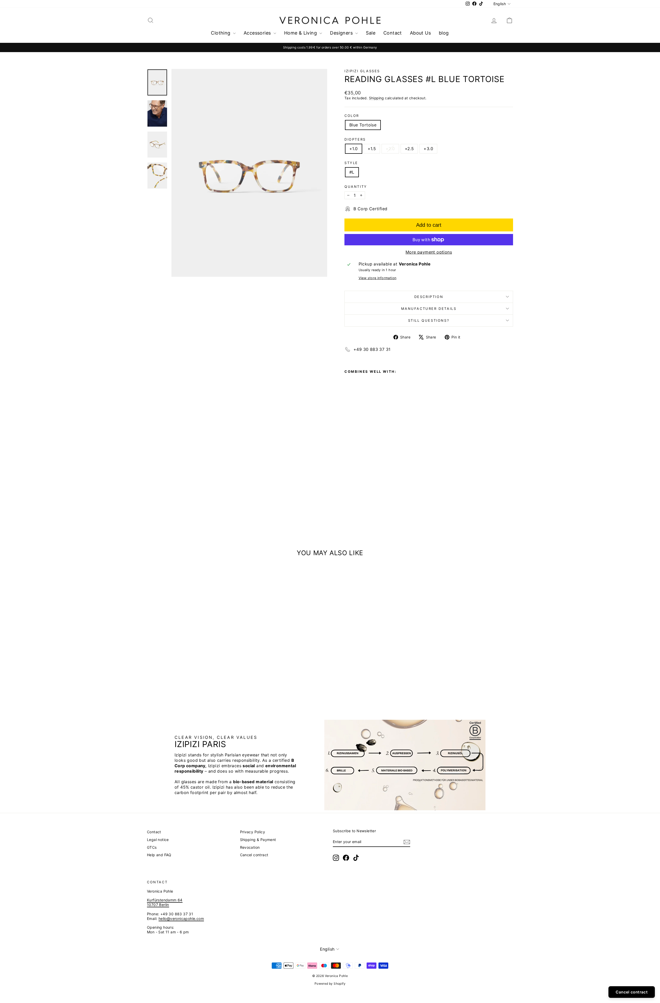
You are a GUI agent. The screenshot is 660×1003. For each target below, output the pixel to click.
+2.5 (409, 148)
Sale (370, 33)
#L (351, 172)
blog (444, 33)
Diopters (355, 139)
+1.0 (353, 148)
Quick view (191, 680)
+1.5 (372, 148)
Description (428, 297)
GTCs (152, 847)
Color (351, 116)
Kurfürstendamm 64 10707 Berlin (165, 902)
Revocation (250, 847)
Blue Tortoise (362, 124)
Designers (342, 33)
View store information (378, 278)
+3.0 (428, 148)
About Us (420, 33)
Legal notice (158, 839)
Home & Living (301, 33)
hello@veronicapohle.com (181, 918)
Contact (392, 33)
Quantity (355, 186)
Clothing (221, 33)
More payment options (429, 252)
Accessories (258, 33)
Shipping (376, 98)
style (351, 163)
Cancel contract (254, 855)
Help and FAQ (159, 855)
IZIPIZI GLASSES (362, 71)
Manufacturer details (429, 308)
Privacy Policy (252, 832)
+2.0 (390, 148)
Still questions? (429, 320)
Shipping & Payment (258, 839)
